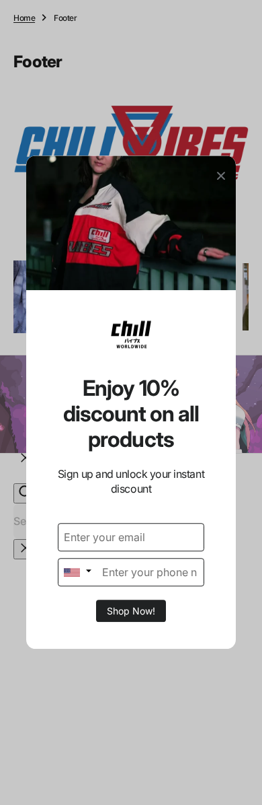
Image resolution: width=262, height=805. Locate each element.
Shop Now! (131, 611)
